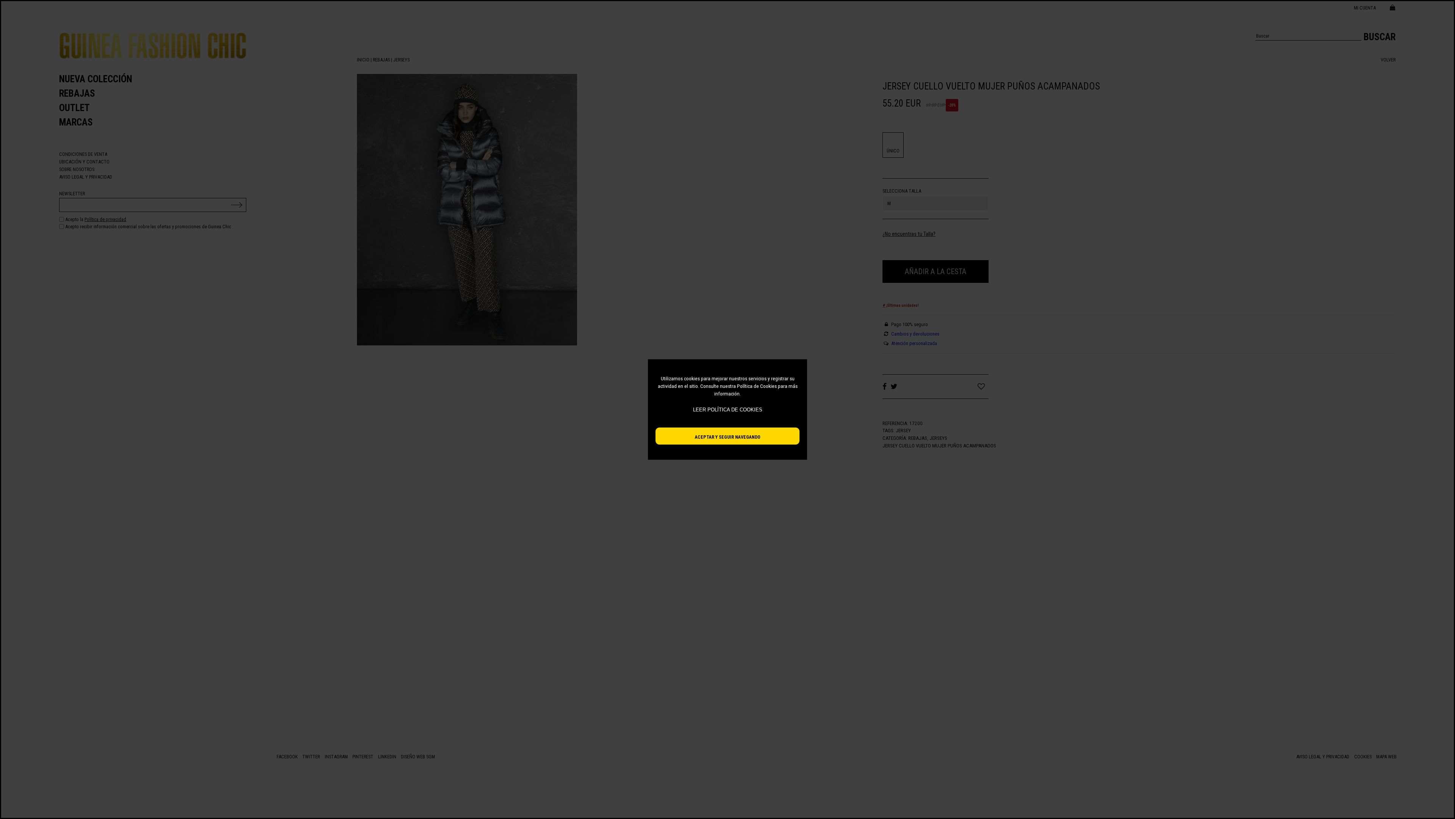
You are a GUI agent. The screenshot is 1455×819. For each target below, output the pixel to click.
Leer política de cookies (727, 410)
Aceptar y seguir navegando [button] (727, 437)
